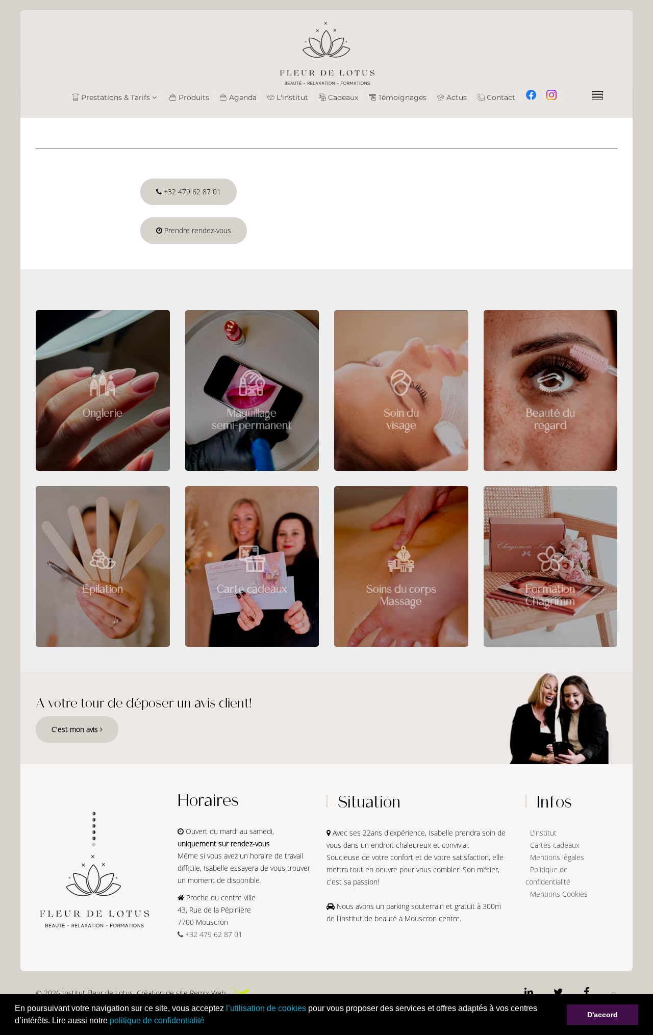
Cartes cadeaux (555, 845)
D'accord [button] (602, 1015)
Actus (455, 97)
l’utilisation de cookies (266, 1008)
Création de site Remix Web (181, 993)
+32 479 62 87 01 (191, 191)
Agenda (242, 97)
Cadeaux (342, 97)
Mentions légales (557, 857)
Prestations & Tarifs (114, 97)
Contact (500, 97)
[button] (208, 1021)
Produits (193, 97)
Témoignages (401, 97)
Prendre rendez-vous (196, 230)
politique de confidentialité (157, 1020)
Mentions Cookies (559, 894)
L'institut (291, 97)
